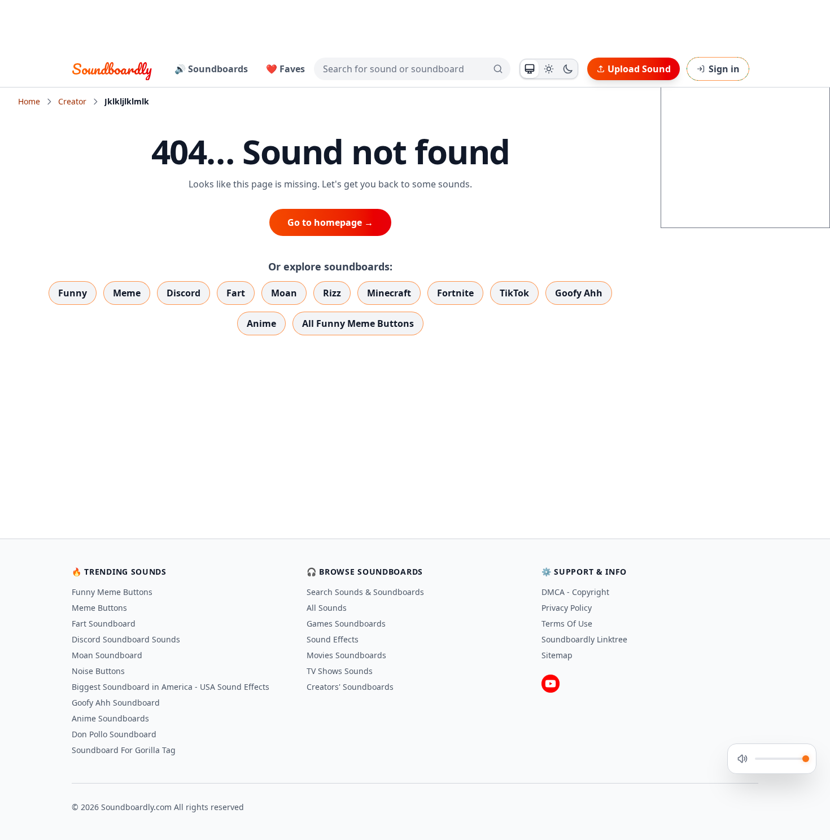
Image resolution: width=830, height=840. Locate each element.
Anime (261, 323)
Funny (72, 293)
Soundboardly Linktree (584, 639)
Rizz (332, 293)
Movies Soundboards (346, 655)
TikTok (514, 293)
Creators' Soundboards (350, 686)
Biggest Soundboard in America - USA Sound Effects (170, 686)
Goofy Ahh (578, 293)
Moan (284, 293)
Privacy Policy (566, 607)
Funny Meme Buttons (112, 592)
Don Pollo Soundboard (114, 734)
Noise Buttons (98, 671)
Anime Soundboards (110, 718)
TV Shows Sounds (340, 671)
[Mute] (742, 759)
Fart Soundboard (104, 623)
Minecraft (389, 293)
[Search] (498, 69)
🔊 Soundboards (211, 69)
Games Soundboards (346, 623)
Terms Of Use (566, 623)
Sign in (724, 69)
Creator (72, 101)
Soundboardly (112, 69)
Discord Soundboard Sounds (126, 639)
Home (29, 101)
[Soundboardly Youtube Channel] (550, 684)
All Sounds (327, 607)
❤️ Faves (285, 69)
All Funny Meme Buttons (358, 323)
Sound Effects (333, 639)
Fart (235, 293)
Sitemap (557, 655)
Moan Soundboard (107, 655)
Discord (183, 293)
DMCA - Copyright (575, 592)
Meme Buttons (99, 607)
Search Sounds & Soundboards (365, 592)
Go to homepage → (330, 222)
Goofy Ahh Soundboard (116, 702)
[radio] (530, 69)
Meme (127, 293)
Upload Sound (639, 69)
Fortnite (455, 293)
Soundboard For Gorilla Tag (124, 750)
